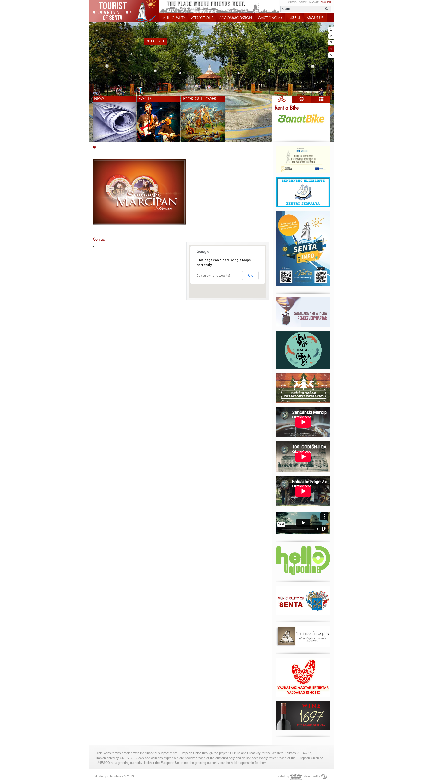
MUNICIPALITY (173, 18)
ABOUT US (315, 18)
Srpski (303, 2)
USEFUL (295, 18)
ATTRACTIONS (202, 18)
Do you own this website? (213, 275)
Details (153, 41)
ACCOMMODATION (235, 18)
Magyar (314, 2)
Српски (292, 2)
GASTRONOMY (270, 18)
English (326, 2)
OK (250, 275)
